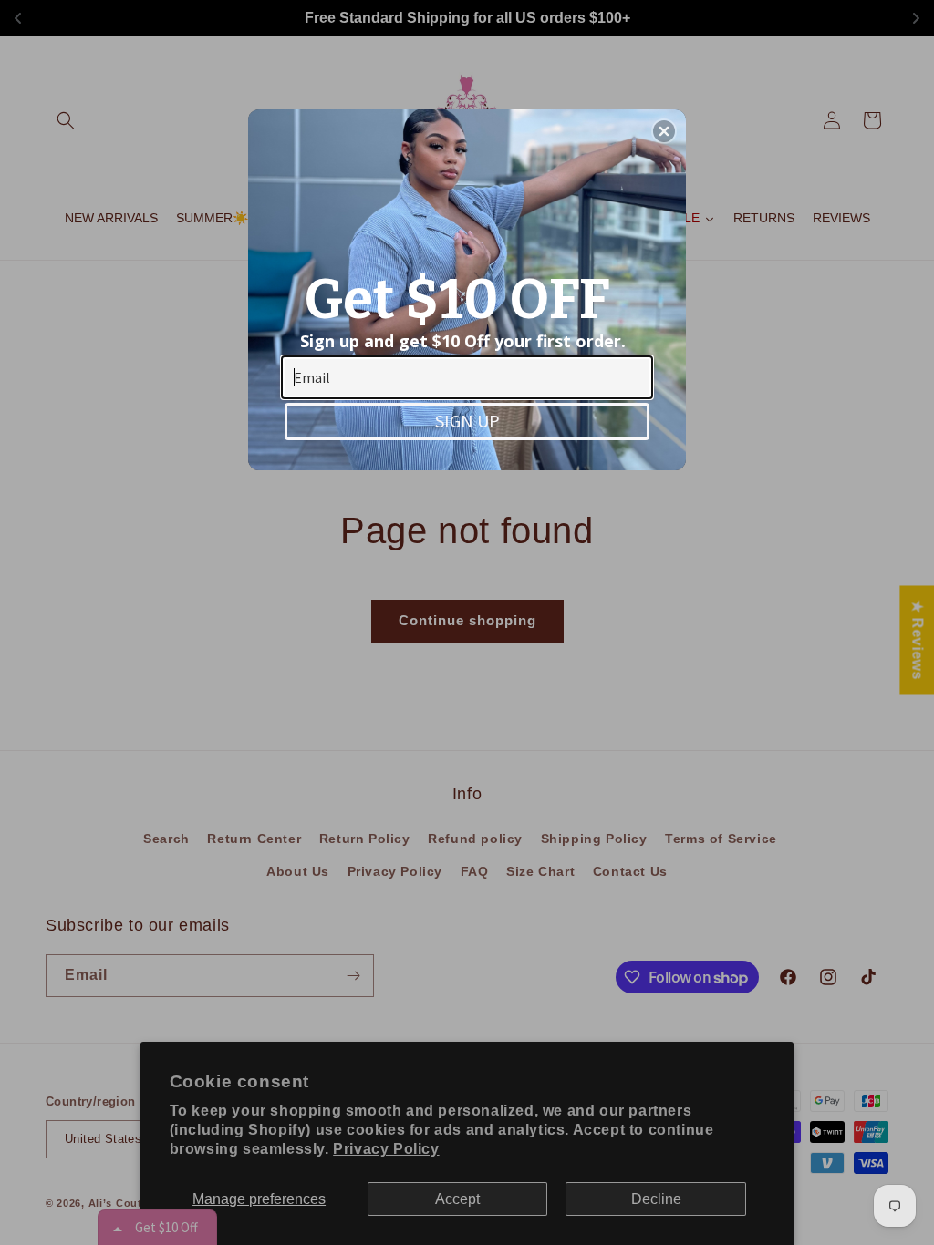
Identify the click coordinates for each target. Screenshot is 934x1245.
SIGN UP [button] (467, 420)
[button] (664, 131)
